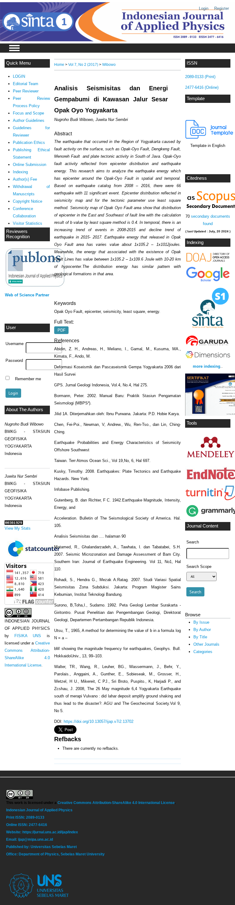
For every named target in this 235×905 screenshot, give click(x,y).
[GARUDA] (207, 345)
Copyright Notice (27, 201)
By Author (202, 629)
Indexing (20, 172)
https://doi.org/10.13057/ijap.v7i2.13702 (98, 721)
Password (14, 361)
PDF (61, 330)
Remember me (28, 379)
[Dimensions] (207, 358)
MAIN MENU (14, 48)
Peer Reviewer (26, 91)
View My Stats (18, 528)
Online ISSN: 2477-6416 (26, 825)
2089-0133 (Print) (200, 76)
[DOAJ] (207, 261)
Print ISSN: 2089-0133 (25, 817)
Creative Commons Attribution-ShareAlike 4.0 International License (116, 803)
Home (59, 64)
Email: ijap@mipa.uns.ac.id (30, 839)
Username (15, 344)
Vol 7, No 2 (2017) (83, 64)
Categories (202, 651)
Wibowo (109, 64)
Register (221, 8)
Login (203, 8)
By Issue (201, 622)
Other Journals (206, 644)
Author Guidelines (28, 120)
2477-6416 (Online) (201, 87)
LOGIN (19, 76)
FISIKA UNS (27, 635)
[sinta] (207, 330)
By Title (200, 637)
